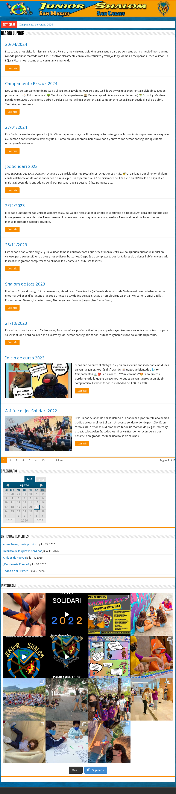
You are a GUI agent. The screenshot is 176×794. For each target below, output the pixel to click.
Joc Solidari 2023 (21, 166)
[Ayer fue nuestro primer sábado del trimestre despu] (109, 742)
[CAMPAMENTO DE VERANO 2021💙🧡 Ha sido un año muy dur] (24, 699)
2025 (9, 520)
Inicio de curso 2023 (24, 357)
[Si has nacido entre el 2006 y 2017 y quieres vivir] (24, 657)
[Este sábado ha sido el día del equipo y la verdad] (109, 699)
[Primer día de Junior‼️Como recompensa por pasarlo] (151, 614)
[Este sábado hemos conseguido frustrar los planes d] (67, 742)
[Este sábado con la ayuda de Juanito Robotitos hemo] (24, 742)
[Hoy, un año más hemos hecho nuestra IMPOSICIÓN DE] (24, 614)
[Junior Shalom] (88, 9)
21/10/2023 (16, 323)
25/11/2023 (16, 244)
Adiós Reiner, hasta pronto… (20, 544)
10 (42, 460)
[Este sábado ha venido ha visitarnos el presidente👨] (67, 699)
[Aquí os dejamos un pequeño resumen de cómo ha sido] (67, 657)
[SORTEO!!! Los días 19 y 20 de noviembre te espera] (109, 614)
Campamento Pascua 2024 (31, 83)
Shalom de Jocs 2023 (25, 284)
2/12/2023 (15, 205)
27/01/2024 (16, 127)
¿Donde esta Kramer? (16, 564)
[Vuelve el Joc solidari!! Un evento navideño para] (67, 614)
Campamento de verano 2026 (36, 24)
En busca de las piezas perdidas (22, 551)
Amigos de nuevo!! (14, 557)
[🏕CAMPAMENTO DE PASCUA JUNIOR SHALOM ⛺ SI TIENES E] (109, 657)
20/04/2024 (16, 44)
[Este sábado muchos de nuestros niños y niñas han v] (151, 699)
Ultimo (60, 460)
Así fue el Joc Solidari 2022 (31, 410)
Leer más (12, 68)
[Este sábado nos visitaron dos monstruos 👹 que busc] (151, 657)
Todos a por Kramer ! (16, 571)
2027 (40, 520)
